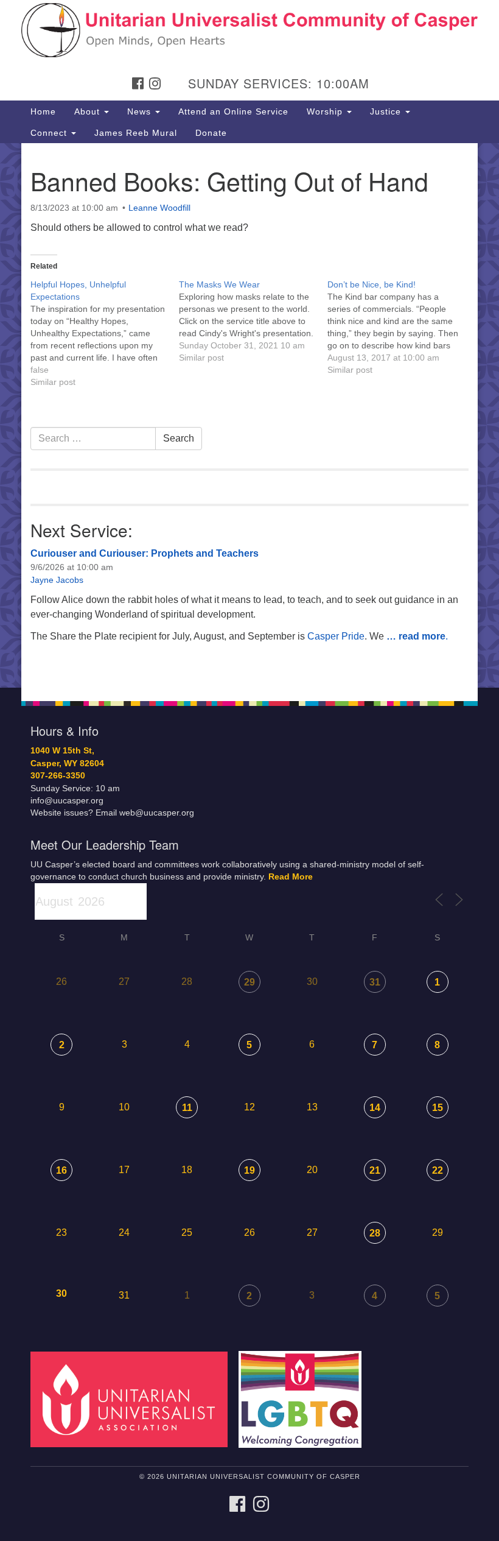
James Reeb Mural (135, 133)
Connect (50, 133)
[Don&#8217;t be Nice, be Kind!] (401, 327)
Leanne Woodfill (159, 208)
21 (374, 1170)
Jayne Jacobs (56, 580)
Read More (290, 876)
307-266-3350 (57, 775)
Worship (326, 111)
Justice (387, 111)
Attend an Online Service (233, 111)
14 (374, 1107)
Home (43, 111)
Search (178, 438)
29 (249, 982)
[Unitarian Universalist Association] (133, 1398)
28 (374, 1233)
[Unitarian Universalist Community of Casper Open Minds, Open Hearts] (249, 20)
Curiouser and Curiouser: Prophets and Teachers (144, 553)
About (88, 111)
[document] (249, 415)
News (140, 111)
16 (61, 1170)
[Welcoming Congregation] (304, 1398)
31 (374, 982)
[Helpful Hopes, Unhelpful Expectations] (104, 333)
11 (187, 1107)
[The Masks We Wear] (253, 321)
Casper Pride (336, 636)
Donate (211, 133)
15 (437, 1107)
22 (437, 1170)
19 (249, 1170)
